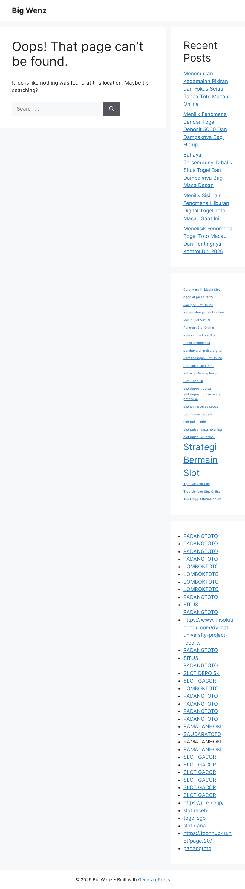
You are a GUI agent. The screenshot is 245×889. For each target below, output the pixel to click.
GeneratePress (154, 879)
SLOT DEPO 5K (201, 673)
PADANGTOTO (200, 536)
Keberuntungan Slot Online (203, 312)
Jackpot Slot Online (198, 305)
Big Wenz (29, 10)
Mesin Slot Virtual (196, 320)
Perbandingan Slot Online (202, 358)
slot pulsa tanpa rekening (202, 430)
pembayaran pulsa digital (202, 351)
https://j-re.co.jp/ (203, 803)
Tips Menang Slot (196, 484)
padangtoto (197, 848)
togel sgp (194, 818)
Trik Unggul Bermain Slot (202, 499)
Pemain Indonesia (196, 343)
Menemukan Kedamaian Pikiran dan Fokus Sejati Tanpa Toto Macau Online (205, 89)
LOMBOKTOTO (201, 567)
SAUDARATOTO (202, 734)
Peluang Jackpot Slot (199, 335)
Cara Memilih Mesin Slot (201, 290)
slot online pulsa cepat (200, 406)
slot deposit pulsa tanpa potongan (201, 396)
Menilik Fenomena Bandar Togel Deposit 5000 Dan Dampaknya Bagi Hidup (205, 129)
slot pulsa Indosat (197, 422)
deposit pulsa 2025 (198, 297)
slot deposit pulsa (197, 389)
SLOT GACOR (199, 681)
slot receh (195, 810)
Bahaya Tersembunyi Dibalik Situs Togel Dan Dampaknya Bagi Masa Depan (207, 170)
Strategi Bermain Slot (200, 460)
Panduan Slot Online (198, 328)
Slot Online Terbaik (197, 414)
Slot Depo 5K (193, 381)
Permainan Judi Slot (198, 366)
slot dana (194, 826)
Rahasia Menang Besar (200, 373)
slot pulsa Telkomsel (199, 437)
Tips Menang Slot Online (201, 492)
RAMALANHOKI (202, 726)
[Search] (111, 109)
